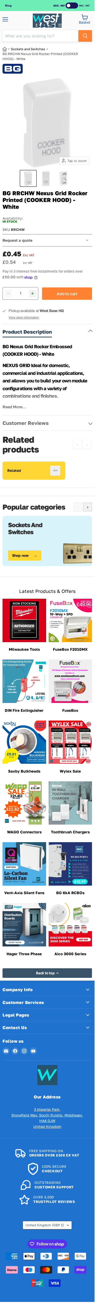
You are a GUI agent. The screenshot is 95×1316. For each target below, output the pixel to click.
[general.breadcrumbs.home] (7, 49)
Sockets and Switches (28, 49)
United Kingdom (44, 1225)
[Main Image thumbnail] (28, 178)
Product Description (27, 332)
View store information (24, 317)
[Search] (85, 36)
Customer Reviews (26, 423)
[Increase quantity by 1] (32, 293)
